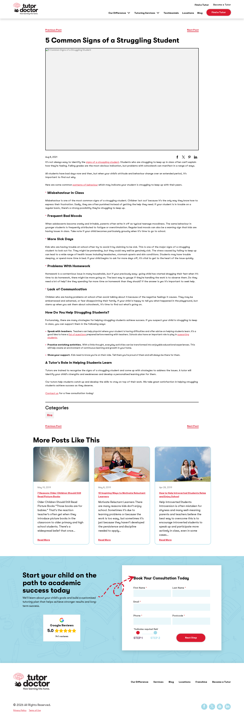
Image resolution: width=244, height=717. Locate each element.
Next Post (193, 30)
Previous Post (53, 30)
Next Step (191, 637)
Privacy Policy (19, 710)
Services (158, 682)
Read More (44, 540)
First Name (140, 587)
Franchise (201, 682)
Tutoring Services (144, 13)
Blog (200, 13)
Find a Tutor (202, 5)
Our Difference (117, 13)
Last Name (179, 587)
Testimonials (171, 13)
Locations (188, 13)
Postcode (178, 615)
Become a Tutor (221, 682)
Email (137, 601)
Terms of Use (35, 710)
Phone (137, 615)
